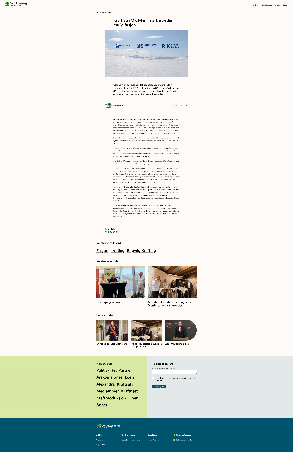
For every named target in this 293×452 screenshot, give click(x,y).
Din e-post (126, 234)
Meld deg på (163, 238)
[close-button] (170, 208)
